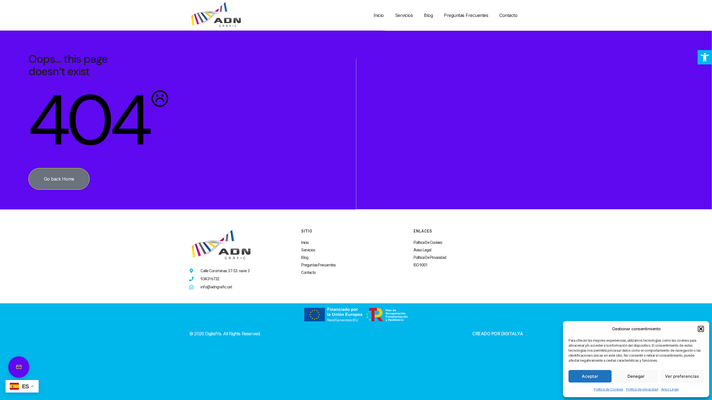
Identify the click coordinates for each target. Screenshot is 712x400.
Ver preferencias (682, 376)
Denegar (636, 376)
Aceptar (590, 376)
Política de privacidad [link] (642, 389)
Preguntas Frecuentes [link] (466, 15)
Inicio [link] (379, 15)
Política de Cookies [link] (608, 389)
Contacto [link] (508, 15)
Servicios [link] (404, 15)
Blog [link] (428, 15)
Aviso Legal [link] (670, 389)
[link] (705, 57)
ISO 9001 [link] (421, 265)
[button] (701, 329)
